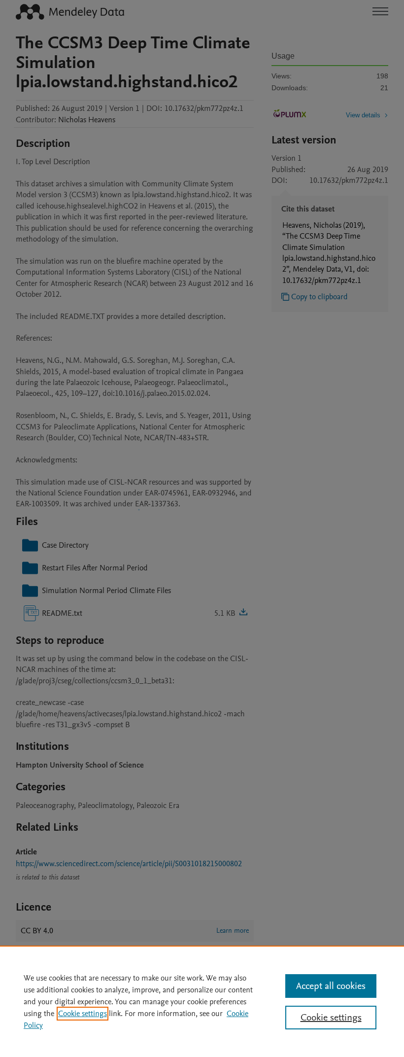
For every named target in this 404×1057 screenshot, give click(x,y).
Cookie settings (82, 1013)
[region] (202, 1001)
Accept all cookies (331, 986)
